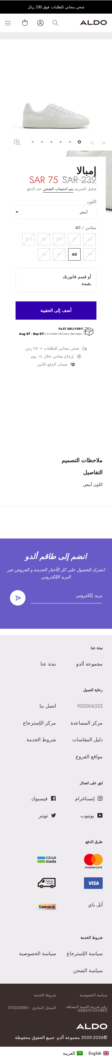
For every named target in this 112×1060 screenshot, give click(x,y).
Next (92, 142)
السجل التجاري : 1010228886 (31, 1008)
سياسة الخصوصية (93, 995)
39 (89, 254)
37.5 (59, 239)
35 (44, 254)
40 (74, 254)
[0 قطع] (24, 22)
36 (89, 239)
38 (44, 239)
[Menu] (8, 22)
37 (74, 239)
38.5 (28, 239)
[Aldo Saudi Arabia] (93, 23)
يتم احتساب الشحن (58, 189)
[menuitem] (73, 1053)
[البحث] (55, 23)
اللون (91, 201)
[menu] (86, 1053)
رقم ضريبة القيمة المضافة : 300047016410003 (85, 1008)
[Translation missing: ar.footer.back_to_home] (91, 1027)
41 (59, 254)
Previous (103, 142)
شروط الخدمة (45, 995)
